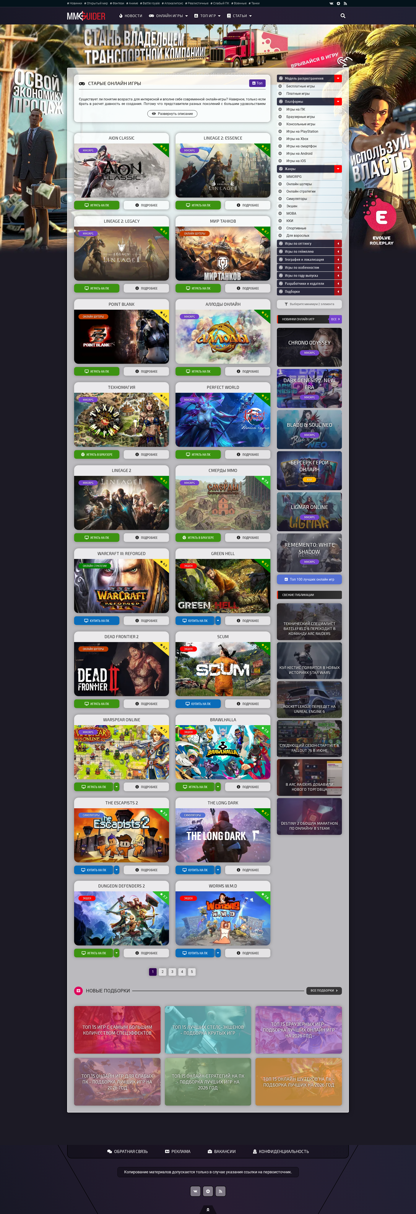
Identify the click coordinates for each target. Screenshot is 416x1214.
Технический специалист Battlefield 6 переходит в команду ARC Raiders (309, 628)
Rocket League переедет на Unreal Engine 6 (309, 709)
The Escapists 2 (121, 802)
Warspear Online (121, 719)
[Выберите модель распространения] (280, 86)
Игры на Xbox (297, 139)
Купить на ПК (99, 621)
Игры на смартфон (301, 146)
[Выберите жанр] (280, 177)
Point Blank (122, 304)
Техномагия (121, 387)
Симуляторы (91, 815)
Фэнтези (118, 3)
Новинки (76, 3)
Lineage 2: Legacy (122, 221)
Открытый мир (97, 3)
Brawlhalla (223, 719)
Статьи (240, 15)
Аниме (133, 3)
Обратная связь (131, 1151)
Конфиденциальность (284, 1151)
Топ (259, 83)
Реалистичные (198, 3)
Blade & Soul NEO (309, 425)
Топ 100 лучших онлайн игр (312, 579)
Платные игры (298, 94)
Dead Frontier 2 (121, 636)
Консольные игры (300, 124)
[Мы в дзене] (338, 3)
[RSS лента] (345, 3)
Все (334, 319)
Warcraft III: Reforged (122, 553)
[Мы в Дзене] (208, 1191)
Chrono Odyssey (309, 342)
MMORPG (88, 150)
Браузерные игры (300, 117)
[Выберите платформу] (280, 109)
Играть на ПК (99, 205)
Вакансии (225, 1151)
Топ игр (208, 15)
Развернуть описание (175, 114)
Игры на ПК (295, 109)
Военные (240, 3)
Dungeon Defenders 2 (121, 885)
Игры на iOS (296, 161)
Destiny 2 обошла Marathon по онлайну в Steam (309, 826)
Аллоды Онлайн (223, 304)
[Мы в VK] (331, 3)
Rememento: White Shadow (309, 547)
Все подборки (322, 990)
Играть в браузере (99, 454)
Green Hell (223, 553)
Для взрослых (297, 235)
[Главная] (86, 16)
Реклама (180, 1151)
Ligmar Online (309, 507)
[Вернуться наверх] (208, 1209)
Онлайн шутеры (194, 233)
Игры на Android (299, 153)
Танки (255, 3)
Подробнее (149, 205)
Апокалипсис (173, 3)
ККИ (289, 221)
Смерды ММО (223, 470)
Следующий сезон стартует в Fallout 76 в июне (309, 748)
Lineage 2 (121, 470)
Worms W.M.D (223, 885)
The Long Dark (223, 802)
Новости (133, 15)
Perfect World (223, 387)
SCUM (223, 636)
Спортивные (296, 228)
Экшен (188, 566)
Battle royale (151, 3)
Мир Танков (223, 221)
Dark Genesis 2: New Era (309, 383)
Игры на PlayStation (302, 131)
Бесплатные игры (300, 86)
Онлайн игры (169, 15)
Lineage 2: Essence (223, 137)
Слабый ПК (221, 3)
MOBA (291, 213)
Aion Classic (122, 137)
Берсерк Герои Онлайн (309, 465)
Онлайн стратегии (95, 566)
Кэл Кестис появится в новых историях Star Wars (309, 670)
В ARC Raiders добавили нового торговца (309, 787)
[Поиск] (343, 15)
